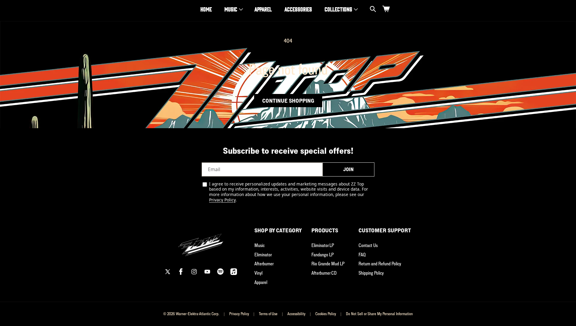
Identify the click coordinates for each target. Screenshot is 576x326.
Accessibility (296, 314)
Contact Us (368, 245)
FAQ (362, 254)
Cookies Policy (325, 314)
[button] (233, 9)
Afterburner (264, 263)
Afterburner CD (324, 273)
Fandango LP (322, 254)
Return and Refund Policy (379, 263)
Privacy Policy (222, 200)
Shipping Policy (371, 273)
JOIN (348, 169)
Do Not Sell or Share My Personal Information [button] (379, 314)
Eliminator (263, 254)
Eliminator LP (322, 245)
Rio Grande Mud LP (327, 263)
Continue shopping (288, 101)
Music (230, 9)
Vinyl (258, 273)
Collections (338, 9)
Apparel (260, 282)
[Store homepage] (200, 241)
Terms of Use (268, 314)
